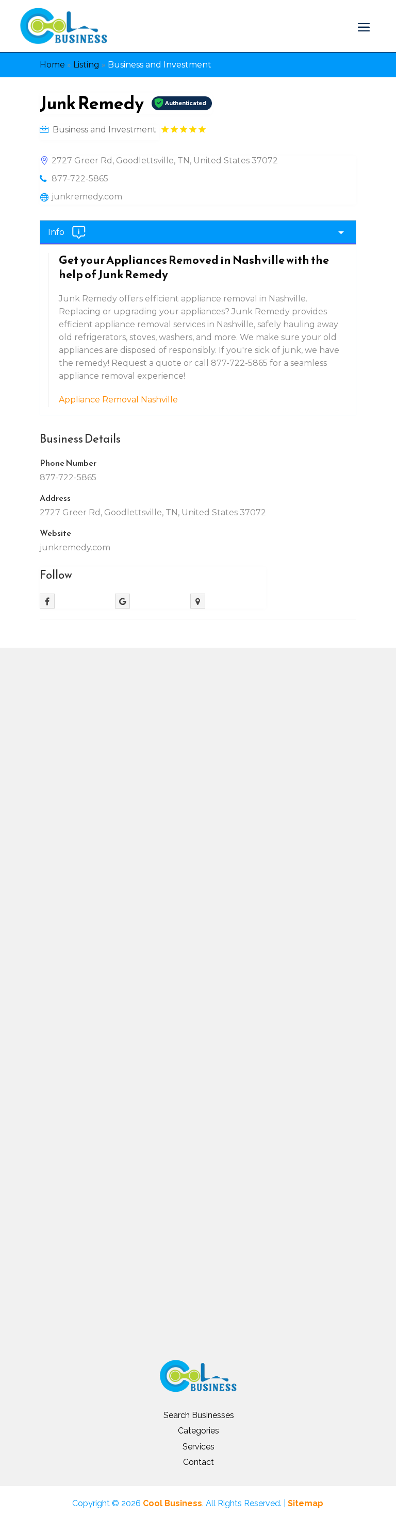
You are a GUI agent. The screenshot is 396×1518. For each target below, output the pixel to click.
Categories (198, 1431)
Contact (198, 1462)
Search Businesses (198, 1415)
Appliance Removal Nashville (118, 399)
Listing (86, 65)
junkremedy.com (87, 196)
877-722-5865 (80, 178)
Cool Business (172, 1503)
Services (198, 1447)
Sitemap (305, 1503)
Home (52, 65)
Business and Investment (159, 65)
